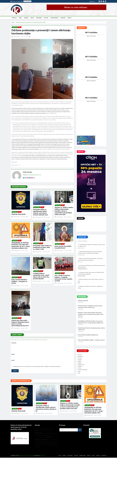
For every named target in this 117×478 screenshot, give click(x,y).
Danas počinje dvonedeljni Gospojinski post (63, 247)
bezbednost (37, 430)
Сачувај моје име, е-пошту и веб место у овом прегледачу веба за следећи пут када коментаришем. (37, 366)
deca (51, 430)
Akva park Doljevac (44, 428)
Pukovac (36, 443)
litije (43, 437)
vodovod (41, 445)
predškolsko (55, 441)
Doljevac (38, 433)
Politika (79, 363)
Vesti (79, 373)
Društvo (14, 17)
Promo (69, 17)
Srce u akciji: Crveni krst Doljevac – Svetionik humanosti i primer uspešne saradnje (63, 278)
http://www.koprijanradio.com (34, 174)
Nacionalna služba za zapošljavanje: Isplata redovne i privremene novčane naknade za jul (40, 212)
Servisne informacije (82, 369)
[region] (95, 433)
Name (13, 354)
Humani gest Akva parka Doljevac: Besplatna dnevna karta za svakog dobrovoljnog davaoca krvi (20, 322)
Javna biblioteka (50, 433)
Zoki (79, 282)
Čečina (55, 445)
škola (36, 446)
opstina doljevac (41, 439)
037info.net (42, 455)
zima (49, 445)
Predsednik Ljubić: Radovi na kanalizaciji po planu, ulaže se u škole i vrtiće (42, 247)
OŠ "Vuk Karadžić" (53, 439)
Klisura (49, 435)
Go (79, 430)
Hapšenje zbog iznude (18, 214)
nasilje (52, 437)
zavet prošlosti (45, 445)
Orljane (48, 439)
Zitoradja (52, 445)
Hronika (26, 17)
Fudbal (45, 433)
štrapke (38, 446)
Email (13, 360)
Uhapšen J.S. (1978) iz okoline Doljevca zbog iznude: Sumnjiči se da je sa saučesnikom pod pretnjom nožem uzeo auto (64, 211)
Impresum (104, 455)
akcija (36, 428)
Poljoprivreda (54, 17)
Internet (63, 17)
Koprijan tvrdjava (54, 435)
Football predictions (82, 269)
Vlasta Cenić (37, 445)
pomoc (47, 441)
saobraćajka (49, 443)
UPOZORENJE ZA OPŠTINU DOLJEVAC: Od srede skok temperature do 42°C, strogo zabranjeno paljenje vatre (20, 245)
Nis (53, 437)
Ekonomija (39, 17)
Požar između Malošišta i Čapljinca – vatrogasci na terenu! (19, 281)
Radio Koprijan (17, 36)
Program (80, 366)
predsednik (51, 441)
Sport (20, 17)
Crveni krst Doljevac (47, 430)
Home (13, 22)
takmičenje (54, 443)
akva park (38, 428)
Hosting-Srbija (30, 455)
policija (39, 441)
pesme (36, 441)
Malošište (47, 437)
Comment (13, 343)
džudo (43, 433)
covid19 (41, 430)
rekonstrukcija (44, 443)
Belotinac (52, 428)
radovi (40, 443)
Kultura (46, 17)
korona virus (37, 437)
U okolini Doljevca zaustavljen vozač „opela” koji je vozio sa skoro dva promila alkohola (41, 276)
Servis (32, 17)
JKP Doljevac (45, 435)
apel (49, 428)
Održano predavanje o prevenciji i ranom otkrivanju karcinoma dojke (31, 22)
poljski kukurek (43, 441)
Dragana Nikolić (81, 275)
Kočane (41, 437)
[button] (95, 433)
